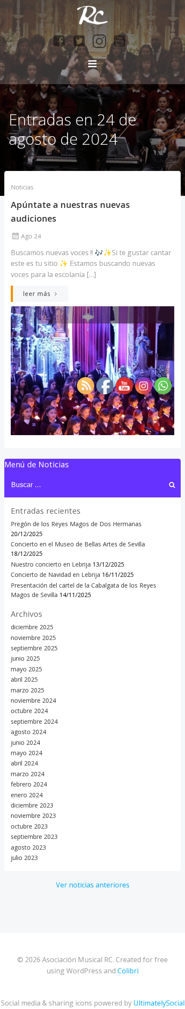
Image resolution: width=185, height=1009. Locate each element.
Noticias (22, 187)
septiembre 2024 (34, 721)
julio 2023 (24, 858)
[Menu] (92, 64)
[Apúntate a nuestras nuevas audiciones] (92, 370)
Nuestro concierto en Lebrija (51, 564)
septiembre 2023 (34, 836)
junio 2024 (25, 742)
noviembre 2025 (33, 638)
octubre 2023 (29, 826)
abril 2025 (24, 679)
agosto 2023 (28, 847)
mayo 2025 (26, 669)
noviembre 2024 (33, 700)
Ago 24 (31, 236)
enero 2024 (27, 795)
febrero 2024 (29, 784)
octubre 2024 (29, 711)
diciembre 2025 (32, 627)
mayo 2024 (26, 753)
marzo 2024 (27, 774)
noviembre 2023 (33, 815)
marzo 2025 (27, 690)
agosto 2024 (28, 732)
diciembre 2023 (32, 805)
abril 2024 (24, 763)
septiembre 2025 (34, 648)
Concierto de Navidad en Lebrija (55, 574)
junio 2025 (25, 658)
